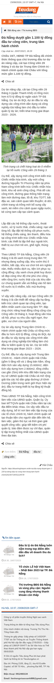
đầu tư (37, 452)
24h (19, 21)
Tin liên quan (12, 537)
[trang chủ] (27, 14)
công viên (9, 457)
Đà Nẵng (24, 452)
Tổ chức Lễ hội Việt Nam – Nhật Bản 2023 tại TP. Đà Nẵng (35, 570)
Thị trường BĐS (29, 30)
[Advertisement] (27, 505)
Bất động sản (14, 30)
